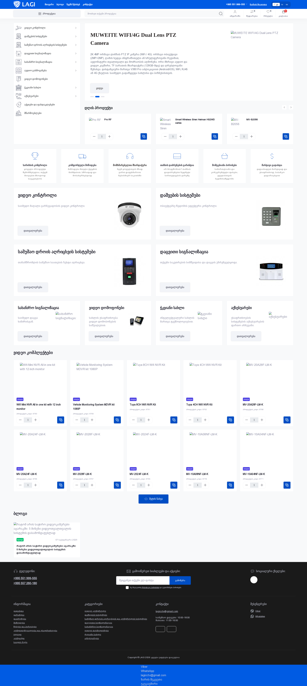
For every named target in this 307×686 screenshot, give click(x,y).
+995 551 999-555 (25, 578)
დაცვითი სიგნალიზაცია (98, 623)
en (287, 4)
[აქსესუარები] (277, 315)
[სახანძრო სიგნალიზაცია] (64, 316)
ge (277, 4)
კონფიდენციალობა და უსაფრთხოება (35, 630)
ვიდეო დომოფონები (97, 630)
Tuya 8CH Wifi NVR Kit (143, 404)
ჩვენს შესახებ (73, 4)
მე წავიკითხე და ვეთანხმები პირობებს (155, 587)
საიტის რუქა (20, 642)
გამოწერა (180, 580)
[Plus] (109, 136)
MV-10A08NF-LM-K (197, 474)
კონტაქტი (88, 4)
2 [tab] (97, 96)
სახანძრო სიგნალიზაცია (99, 626)
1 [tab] (92, 96)
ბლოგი (60, 4)
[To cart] (144, 136)
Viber (257, 611)
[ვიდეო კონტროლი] (129, 217)
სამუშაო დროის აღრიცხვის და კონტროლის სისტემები (116, 619)
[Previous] (284, 107)
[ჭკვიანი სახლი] (206, 316)
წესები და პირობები (150, 587)
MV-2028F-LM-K (82, 474)
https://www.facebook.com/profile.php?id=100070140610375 (253, 579)
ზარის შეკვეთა (258, 4)
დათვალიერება (33, 230)
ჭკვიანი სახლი (93, 634)
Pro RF (108, 119)
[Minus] (94, 136)
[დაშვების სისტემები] (271, 217)
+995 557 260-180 (25, 583)
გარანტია (19, 615)
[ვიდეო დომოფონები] (135, 320)
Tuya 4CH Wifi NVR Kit (199, 404)
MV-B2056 (252, 119)
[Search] (221, 13)
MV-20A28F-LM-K (253, 404)
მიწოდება (19, 623)
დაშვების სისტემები (96, 615)
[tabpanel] (189, 62)
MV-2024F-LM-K (139, 474)
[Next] (291, 107)
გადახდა (19, 611)
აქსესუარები (92, 638)
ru (282, 4)
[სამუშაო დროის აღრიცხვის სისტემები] (129, 274)
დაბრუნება (20, 619)
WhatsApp (260, 616)
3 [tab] (102, 96)
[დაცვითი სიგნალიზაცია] (271, 274)
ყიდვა (99, 88)
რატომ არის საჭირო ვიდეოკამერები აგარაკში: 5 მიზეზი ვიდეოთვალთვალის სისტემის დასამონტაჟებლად (46, 549)
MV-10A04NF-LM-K (254, 474)
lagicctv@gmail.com (167, 611)
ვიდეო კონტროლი (95, 611)
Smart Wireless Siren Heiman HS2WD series (195, 121)
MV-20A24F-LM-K (27, 474)
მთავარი (49, 4)
